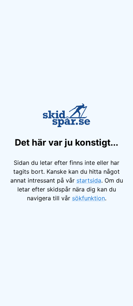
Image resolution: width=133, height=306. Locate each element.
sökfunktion (88, 198)
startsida (88, 180)
